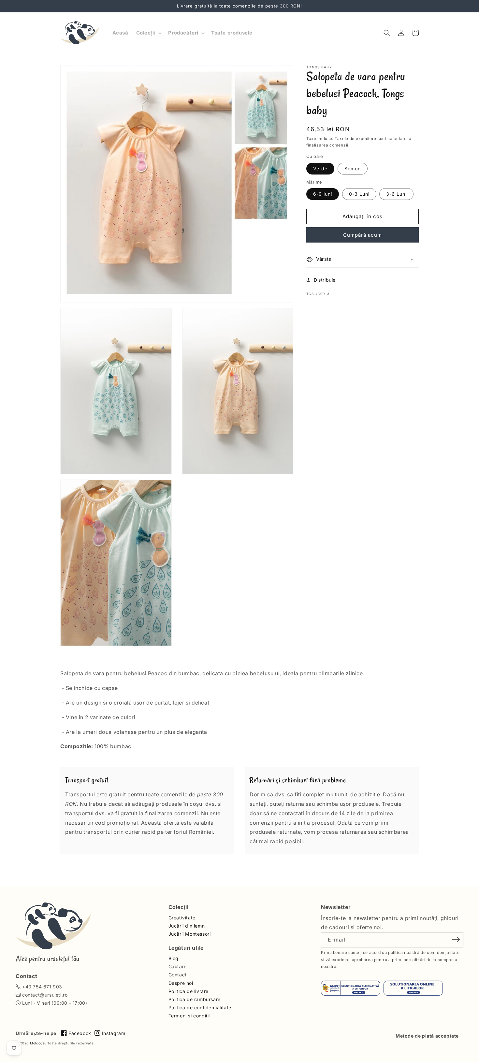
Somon (352, 168)
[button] (148, 33)
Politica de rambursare (194, 999)
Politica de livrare (188, 991)
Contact (177, 974)
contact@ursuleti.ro (44, 995)
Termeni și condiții (189, 1015)
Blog (173, 958)
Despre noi (180, 983)
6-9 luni (322, 194)
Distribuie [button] (325, 280)
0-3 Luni (359, 194)
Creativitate (182, 917)
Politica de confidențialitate (199, 1007)
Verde (320, 168)
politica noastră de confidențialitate (423, 952)
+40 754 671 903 (42, 986)
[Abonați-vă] (456, 939)
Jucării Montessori (189, 934)
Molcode (37, 1043)
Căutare (177, 966)
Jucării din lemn (186, 926)
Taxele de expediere (355, 138)
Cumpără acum (362, 235)
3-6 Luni (396, 194)
